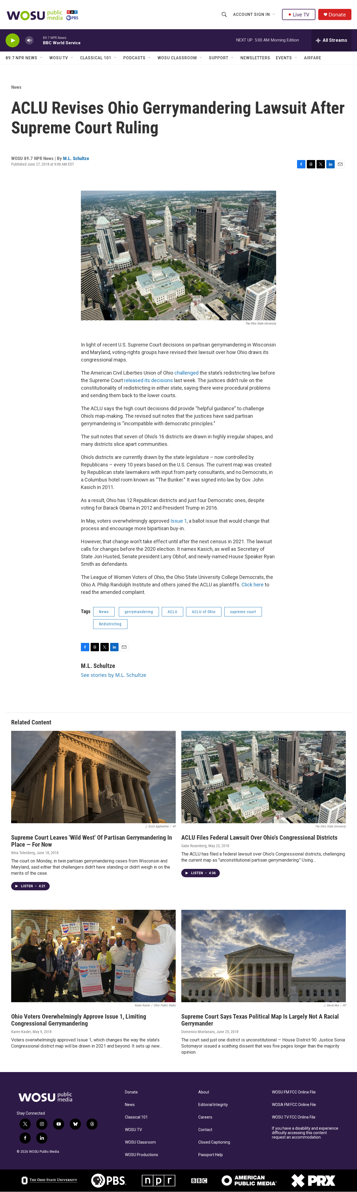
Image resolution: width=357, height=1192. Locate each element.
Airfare (312, 58)
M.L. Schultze (76, 158)
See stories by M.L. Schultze (113, 675)
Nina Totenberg (23, 853)
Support (218, 58)
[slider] (38, 40)
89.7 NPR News (21, 58)
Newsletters (255, 58)
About (203, 1092)
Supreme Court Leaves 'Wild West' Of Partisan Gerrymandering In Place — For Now (91, 841)
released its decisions (148, 380)
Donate (337, 15)
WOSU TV (58, 58)
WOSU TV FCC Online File (293, 1117)
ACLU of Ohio (204, 611)
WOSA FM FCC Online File (294, 1105)
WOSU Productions (141, 1155)
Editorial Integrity (213, 1105)
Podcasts (134, 58)
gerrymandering (139, 611)
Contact (205, 1130)
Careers (205, 1117)
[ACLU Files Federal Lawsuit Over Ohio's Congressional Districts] (263, 777)
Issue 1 (178, 521)
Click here (253, 585)
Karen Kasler (21, 1031)
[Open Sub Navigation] (274, 14)
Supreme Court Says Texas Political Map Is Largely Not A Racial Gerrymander (260, 1020)
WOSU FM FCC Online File (294, 1092)
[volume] (29, 40)
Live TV (301, 14)
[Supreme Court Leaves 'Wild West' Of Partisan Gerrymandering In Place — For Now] (93, 777)
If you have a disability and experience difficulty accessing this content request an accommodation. (305, 1132)
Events (284, 58)
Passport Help (210, 1155)
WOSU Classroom (177, 58)
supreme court (243, 611)
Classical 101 (95, 58)
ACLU (172, 611)
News (16, 87)
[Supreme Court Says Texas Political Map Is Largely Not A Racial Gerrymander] (263, 956)
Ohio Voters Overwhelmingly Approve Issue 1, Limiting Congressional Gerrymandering (78, 1020)
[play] (12, 40)
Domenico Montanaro (198, 1031)
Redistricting (110, 624)
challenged (186, 373)
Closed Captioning (214, 1142)
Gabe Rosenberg (194, 846)
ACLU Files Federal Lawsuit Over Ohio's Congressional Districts (259, 837)
